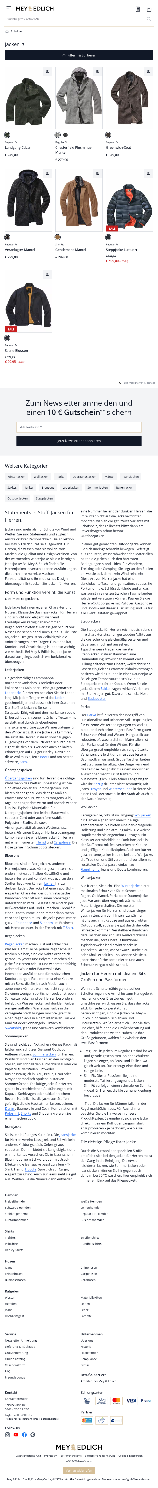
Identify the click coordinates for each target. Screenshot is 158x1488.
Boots (44, 757)
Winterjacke (130, 886)
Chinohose (23, 923)
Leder (59, 697)
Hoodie (30, 1169)
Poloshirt (12, 1113)
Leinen (49, 883)
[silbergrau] (57, 135)
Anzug (98, 784)
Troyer (96, 789)
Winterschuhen (120, 789)
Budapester (97, 698)
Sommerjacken (44, 1054)
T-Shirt (68, 927)
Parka (91, 715)
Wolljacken (143, 815)
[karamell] (57, 237)
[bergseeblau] (108, 237)
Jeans (23, 762)
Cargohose (62, 842)
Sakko (105, 688)
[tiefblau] (7, 237)
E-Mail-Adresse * (30, 427)
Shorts (26, 1113)
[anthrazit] (65, 135)
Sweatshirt (13, 1028)
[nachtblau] (7, 338)
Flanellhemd (90, 869)
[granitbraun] (108, 135)
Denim (10, 1108)
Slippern (46, 923)
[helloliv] (7, 135)
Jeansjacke (68, 1134)
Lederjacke (13, 692)
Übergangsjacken (18, 778)
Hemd (41, 842)
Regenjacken (14, 944)
